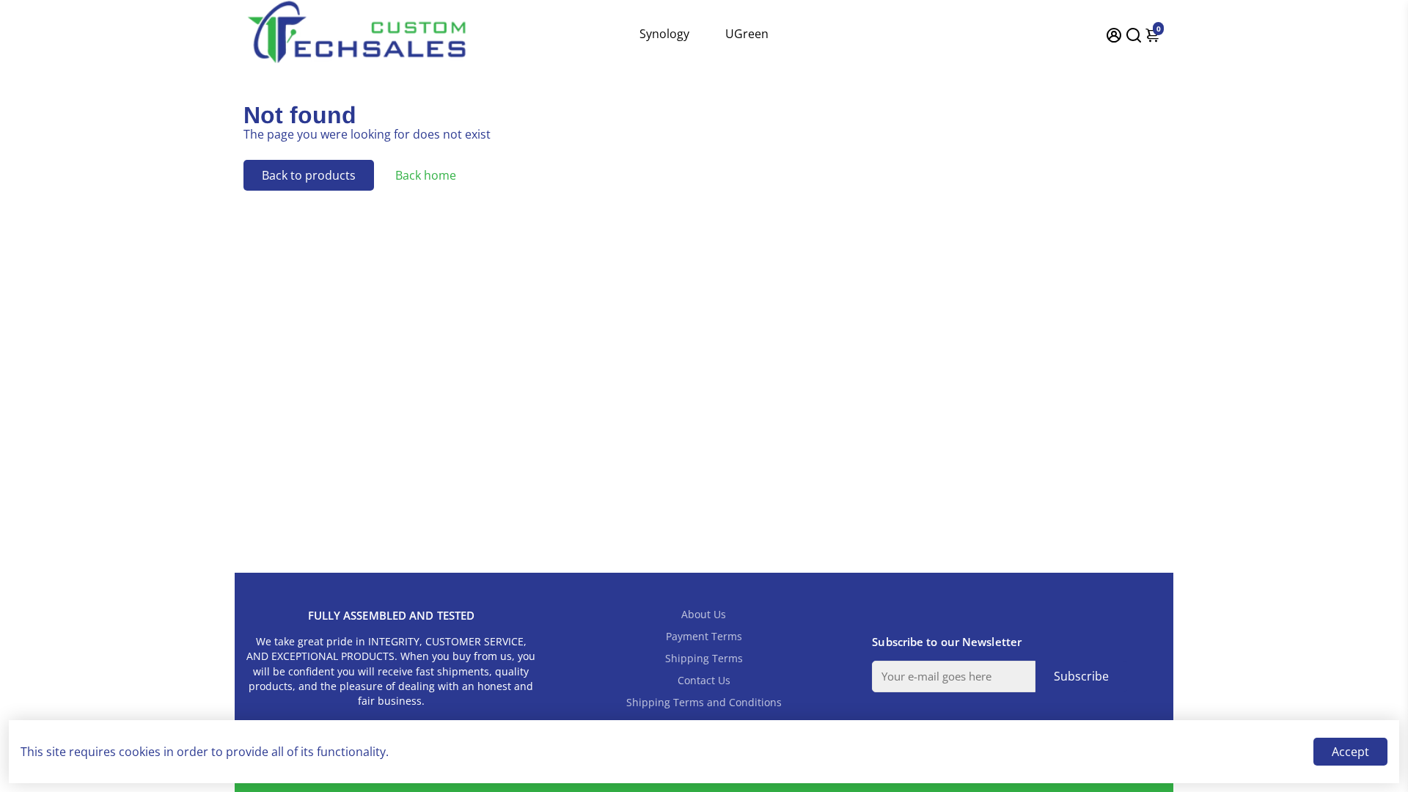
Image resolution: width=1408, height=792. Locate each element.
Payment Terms (704, 636)
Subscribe (1081, 676)
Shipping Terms (704, 658)
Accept (1350, 752)
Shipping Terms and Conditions (704, 702)
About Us (703, 614)
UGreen (747, 34)
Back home (425, 175)
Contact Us (704, 680)
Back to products (309, 175)
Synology (664, 34)
